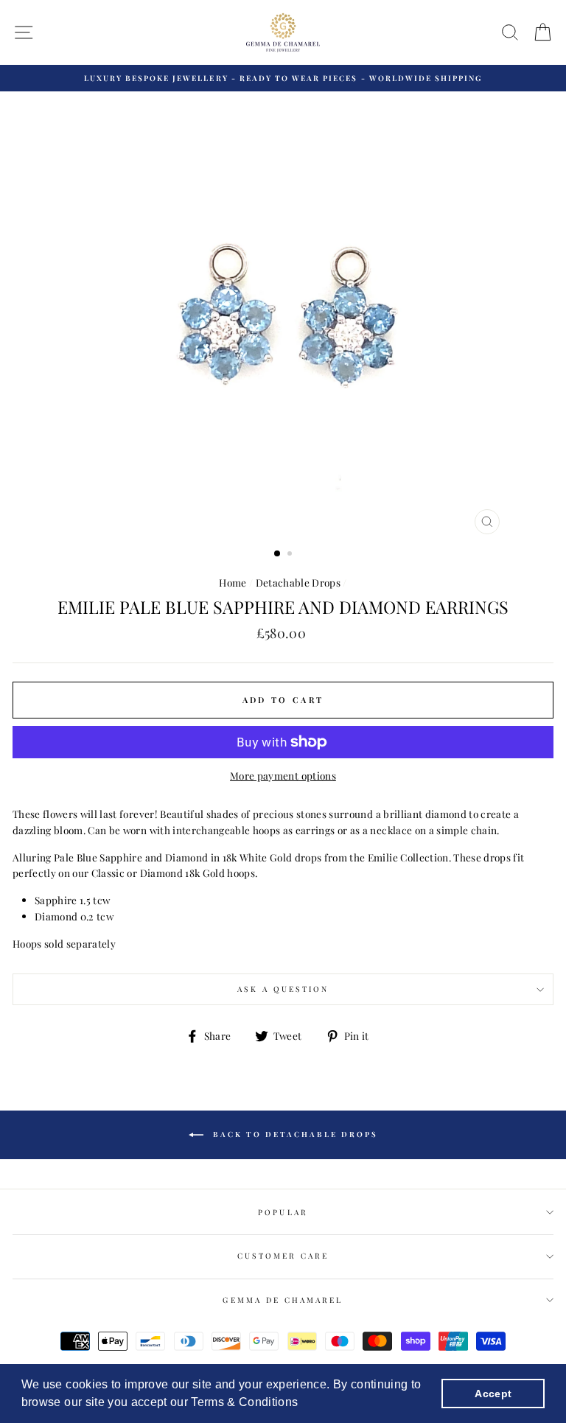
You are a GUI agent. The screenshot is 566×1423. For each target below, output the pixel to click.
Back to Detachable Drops (293, 1134)
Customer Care (283, 1256)
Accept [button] (493, 1393)
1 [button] (278, 554)
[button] (303, 1404)
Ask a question (283, 989)
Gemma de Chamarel (283, 1300)
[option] (283, 78)
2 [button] (291, 555)
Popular (282, 1212)
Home (232, 582)
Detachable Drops (298, 582)
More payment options (283, 775)
